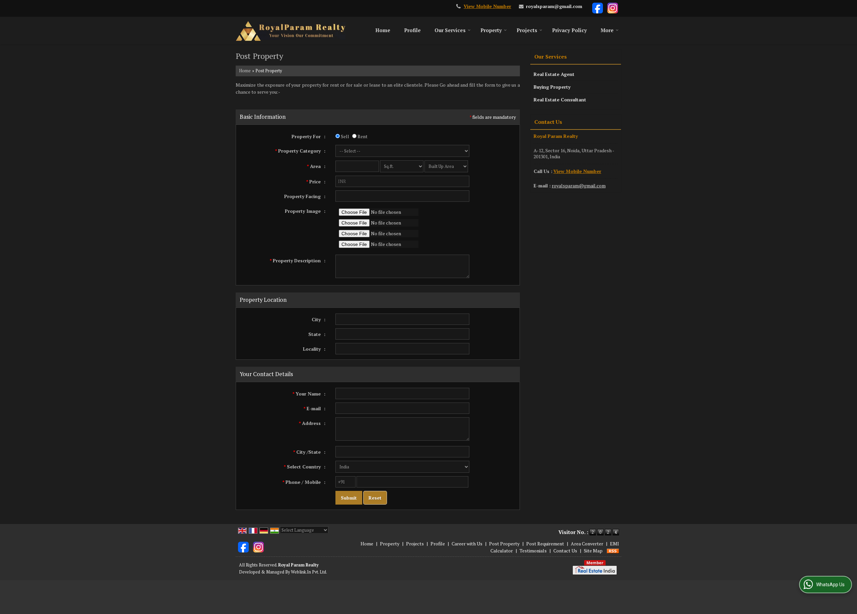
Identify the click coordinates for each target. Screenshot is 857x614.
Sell (344, 136)
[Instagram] (612, 7)
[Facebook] (597, 7)
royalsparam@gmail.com (554, 6)
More (607, 30)
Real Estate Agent (554, 74)
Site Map (593, 550)
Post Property (504, 543)
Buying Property (552, 87)
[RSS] (613, 550)
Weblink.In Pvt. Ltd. (309, 572)
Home (382, 30)
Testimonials (533, 550)
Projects (527, 30)
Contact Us (565, 550)
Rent (362, 136)
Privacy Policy (569, 30)
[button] (487, 6)
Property (491, 30)
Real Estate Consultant (560, 99)
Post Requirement (545, 543)
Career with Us (467, 543)
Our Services (450, 30)
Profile (412, 30)
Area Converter (587, 543)
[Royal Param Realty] (290, 30)
